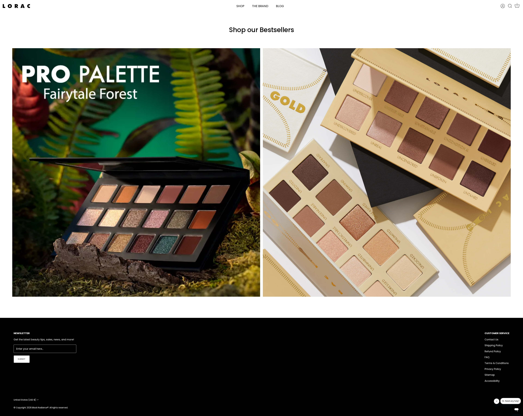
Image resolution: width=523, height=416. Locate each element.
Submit (21, 359)
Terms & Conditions (497, 363)
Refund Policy (493, 351)
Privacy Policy (493, 369)
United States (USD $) (25, 400)
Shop (240, 6)
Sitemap (490, 375)
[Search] (510, 6)
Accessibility (492, 381)
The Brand (260, 6)
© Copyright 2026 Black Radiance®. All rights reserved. (41, 407)
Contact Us (491, 339)
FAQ (487, 357)
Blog (280, 6)
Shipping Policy (494, 345)
